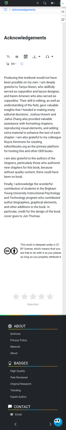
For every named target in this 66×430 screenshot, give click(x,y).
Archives (15, 333)
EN (12, 64)
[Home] (6, 3)
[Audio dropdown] (49, 57)
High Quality (17, 371)
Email (18, 414)
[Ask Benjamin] (58, 422)
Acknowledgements (23, 9)
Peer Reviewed (19, 377)
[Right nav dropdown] (37, 3)
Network (15, 346)
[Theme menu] (52, 3)
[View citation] (17, 57)
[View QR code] (26, 57)
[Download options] (36, 57)
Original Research (20, 384)
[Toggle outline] (8, 57)
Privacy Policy (18, 340)
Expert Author (18, 396)
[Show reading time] (22, 64)
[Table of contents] (5, 10)
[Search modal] (44, 3)
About (13, 353)
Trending (15, 390)
